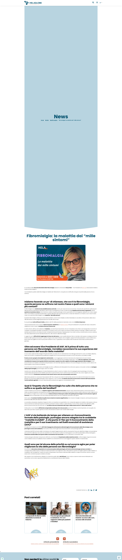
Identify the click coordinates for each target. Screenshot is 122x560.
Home (42, 120)
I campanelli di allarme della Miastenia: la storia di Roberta (36, 518)
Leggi (36, 531)
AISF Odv (84, 287)
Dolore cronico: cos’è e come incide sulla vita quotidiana (45, 543)
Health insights (54, 120)
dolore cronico (64, 324)
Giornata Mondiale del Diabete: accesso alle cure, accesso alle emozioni (85, 518)
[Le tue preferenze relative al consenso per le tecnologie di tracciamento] (2, 559)
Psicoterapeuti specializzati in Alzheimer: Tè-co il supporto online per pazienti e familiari (60, 519)
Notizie (47, 120)
